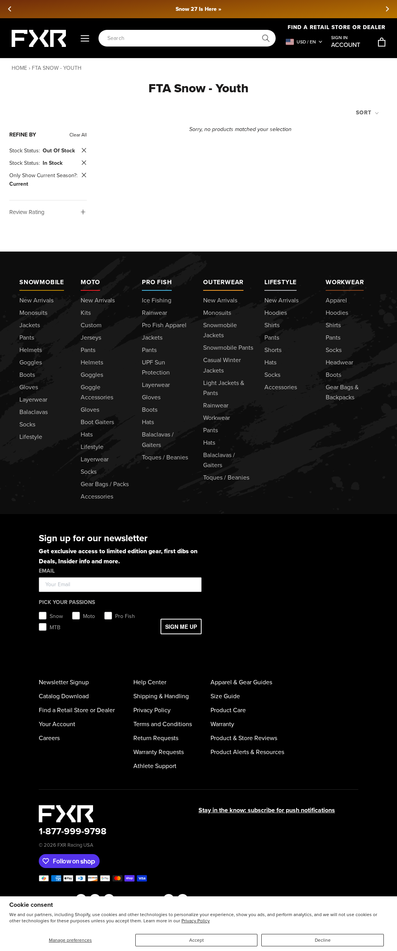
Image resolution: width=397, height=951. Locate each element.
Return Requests (155, 738)
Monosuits (33, 312)
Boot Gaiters (97, 422)
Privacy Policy (195, 920)
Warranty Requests (158, 751)
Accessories (97, 496)
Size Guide (225, 696)
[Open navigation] (85, 38)
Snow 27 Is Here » (198, 9)
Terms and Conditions (162, 724)
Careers (49, 738)
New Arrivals (36, 300)
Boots (27, 374)
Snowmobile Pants (228, 347)
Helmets (30, 349)
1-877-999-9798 (73, 831)
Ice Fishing (156, 300)
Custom (91, 325)
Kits (86, 312)
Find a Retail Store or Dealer (77, 710)
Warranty (222, 724)
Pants (26, 337)
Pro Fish (157, 282)
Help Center (149, 682)
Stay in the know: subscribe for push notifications (266, 810)
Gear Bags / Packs (105, 484)
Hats (87, 434)
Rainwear (154, 312)
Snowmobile (41, 282)
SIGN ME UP (181, 626)
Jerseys (91, 337)
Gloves (28, 387)
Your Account (57, 724)
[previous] (10, 9)
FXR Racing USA (75, 845)
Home (19, 68)
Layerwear (33, 399)
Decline (323, 940)
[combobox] (182, 38)
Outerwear (223, 282)
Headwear (339, 362)
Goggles (30, 362)
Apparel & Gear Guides (241, 682)
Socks (27, 424)
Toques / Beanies (165, 457)
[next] (387, 9)
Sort (364, 113)
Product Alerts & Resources (247, 751)
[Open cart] (381, 42)
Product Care (228, 710)
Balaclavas (33, 411)
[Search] (266, 38)
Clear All (78, 134)
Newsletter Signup (64, 682)
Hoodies (275, 312)
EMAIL (47, 571)
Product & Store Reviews (244, 738)
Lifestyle (30, 436)
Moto (90, 282)
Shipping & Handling (161, 696)
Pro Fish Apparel (164, 325)
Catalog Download (64, 696)
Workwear (216, 417)
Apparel (336, 300)
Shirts (272, 325)
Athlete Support (154, 765)
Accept (196, 940)
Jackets (29, 325)
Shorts (272, 349)
